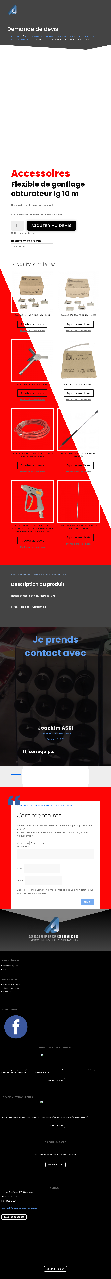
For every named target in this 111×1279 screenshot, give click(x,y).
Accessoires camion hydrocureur (49, 36)
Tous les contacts (14, 1216)
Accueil (16, 36)
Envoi (87, 902)
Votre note (23, 843)
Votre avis (23, 846)
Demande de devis (11, 984)
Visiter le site (55, 1080)
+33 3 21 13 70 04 (55, 738)
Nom (20, 868)
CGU (5, 969)
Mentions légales (10, 965)
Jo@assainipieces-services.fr (55, 733)
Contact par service (12, 988)
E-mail (21, 880)
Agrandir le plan (55, 1268)
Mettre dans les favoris (23, 233)
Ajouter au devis (51, 226)
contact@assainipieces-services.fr (19, 1208)
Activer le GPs (55, 1164)
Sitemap (7, 991)
